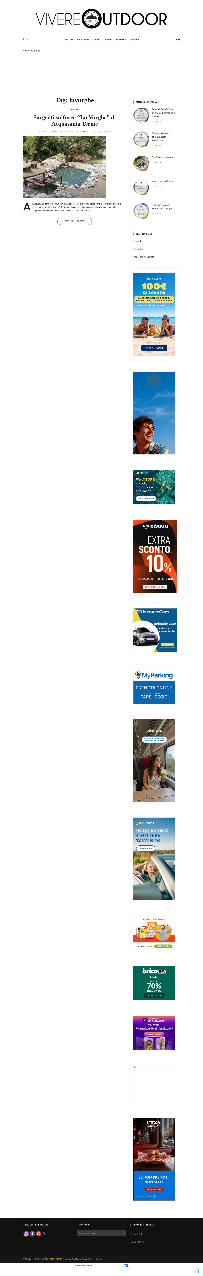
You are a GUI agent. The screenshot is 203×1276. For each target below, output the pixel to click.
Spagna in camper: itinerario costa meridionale (161, 136)
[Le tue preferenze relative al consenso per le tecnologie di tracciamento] (198, 1271)
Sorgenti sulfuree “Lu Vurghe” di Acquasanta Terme (74, 120)
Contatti (134, 40)
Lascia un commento (101, 131)
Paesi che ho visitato (88, 40)
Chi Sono (68, 40)
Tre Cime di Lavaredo (162, 157)
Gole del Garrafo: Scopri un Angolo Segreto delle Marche (163, 113)
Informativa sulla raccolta (84, 1265)
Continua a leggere (74, 221)
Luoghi (71, 110)
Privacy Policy (137, 1234)
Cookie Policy (137, 1242)
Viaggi (78, 110)
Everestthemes (95, 1259)
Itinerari (107, 40)
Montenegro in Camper (163, 181)
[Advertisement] (101, 73)
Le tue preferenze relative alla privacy (108, 1265)
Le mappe (121, 40)
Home (26, 51)
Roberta (84, 131)
